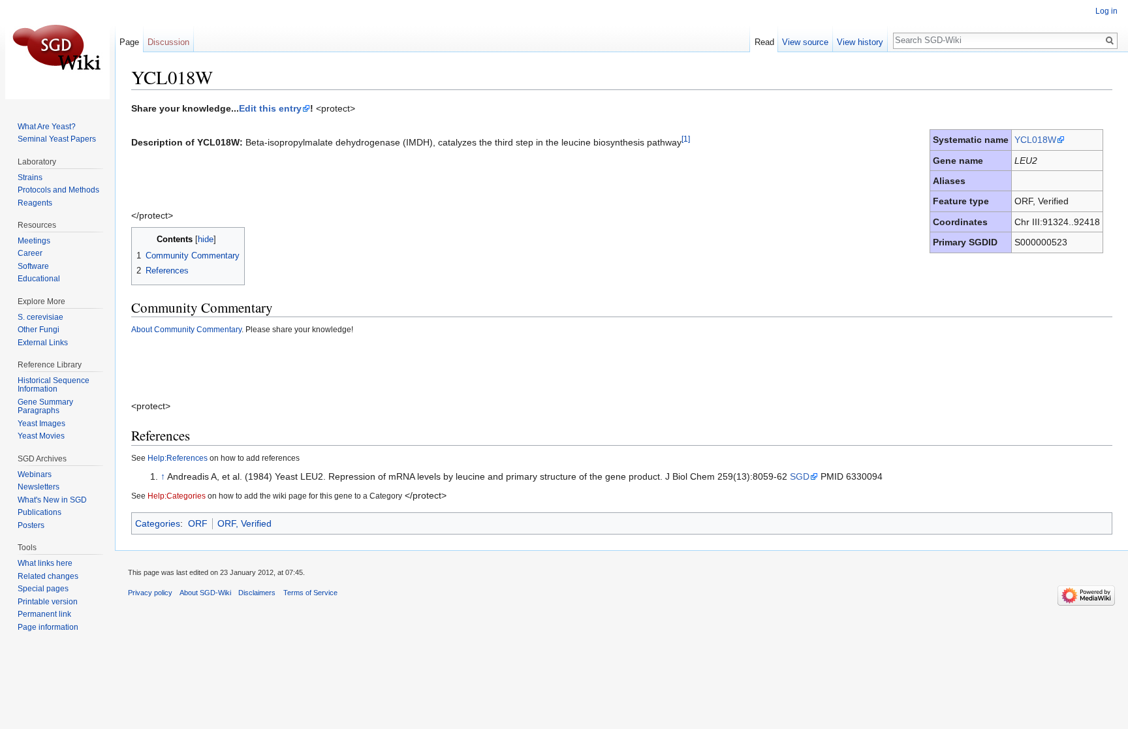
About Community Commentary (186, 329)
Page (129, 42)
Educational (39, 278)
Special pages (43, 588)
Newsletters (38, 486)
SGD (799, 476)
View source (805, 42)
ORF (198, 523)
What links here (45, 563)
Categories (157, 523)
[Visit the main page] (57, 52)
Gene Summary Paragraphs (45, 406)
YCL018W (1035, 139)
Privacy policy (150, 593)
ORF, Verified (244, 523)
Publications (39, 512)
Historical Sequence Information (53, 385)
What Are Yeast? (47, 126)
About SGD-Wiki (205, 593)
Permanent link (44, 614)
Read (764, 42)
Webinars (35, 474)
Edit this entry (270, 108)
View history (860, 42)
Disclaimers (256, 593)
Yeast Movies (41, 436)
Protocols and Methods (58, 189)
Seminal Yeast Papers (57, 139)
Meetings (34, 240)
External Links (43, 342)
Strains (30, 177)
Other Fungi (38, 329)
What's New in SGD (52, 499)
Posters (31, 525)
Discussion (168, 42)
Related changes (48, 576)
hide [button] (205, 239)
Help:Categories (177, 495)
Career (30, 253)
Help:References (178, 458)
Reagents (35, 203)
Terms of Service (310, 593)
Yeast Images (41, 423)
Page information (48, 627)
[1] (686, 138)
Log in (1106, 11)
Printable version (48, 601)
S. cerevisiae (40, 317)
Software (33, 266)
